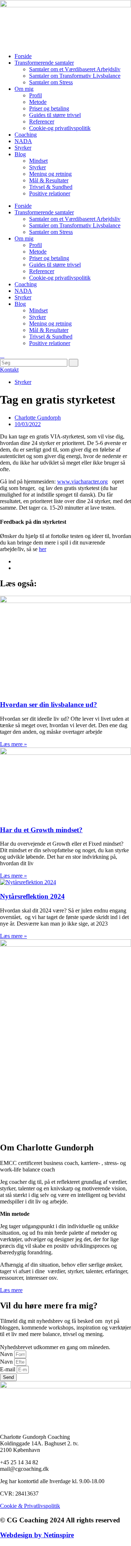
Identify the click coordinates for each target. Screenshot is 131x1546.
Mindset (38, 161)
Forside (23, 56)
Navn (7, 1354)
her (42, 549)
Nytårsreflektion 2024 (32, 896)
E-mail (8, 1369)
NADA (23, 141)
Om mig (24, 89)
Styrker (23, 148)
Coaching (26, 134)
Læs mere (11, 1290)
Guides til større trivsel (55, 115)
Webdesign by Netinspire (37, 1535)
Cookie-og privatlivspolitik (60, 128)
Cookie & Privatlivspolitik (30, 1506)
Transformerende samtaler (44, 63)
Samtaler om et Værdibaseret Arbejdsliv (74, 69)
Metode (38, 102)
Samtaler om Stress (51, 82)
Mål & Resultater (48, 180)
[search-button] (73, 363)
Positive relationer (49, 193)
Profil (35, 95)
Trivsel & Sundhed (50, 187)
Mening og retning (50, 174)
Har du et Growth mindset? (41, 830)
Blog (20, 154)
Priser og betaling (49, 108)
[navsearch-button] (2, 355)
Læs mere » (13, 744)
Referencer (41, 121)
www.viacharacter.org (82, 481)
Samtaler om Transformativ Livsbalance (74, 76)
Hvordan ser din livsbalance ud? (48, 704)
